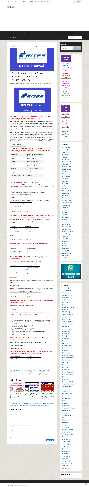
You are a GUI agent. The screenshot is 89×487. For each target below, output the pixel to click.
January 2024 (66, 222)
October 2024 (66, 200)
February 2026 (66, 162)
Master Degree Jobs (68, 372)
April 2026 (65, 157)
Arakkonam (65, 300)
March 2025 (65, 188)
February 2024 (66, 219)
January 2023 (66, 251)
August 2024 (66, 205)
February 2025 (66, 191)
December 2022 (67, 253)
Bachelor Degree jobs (69, 307)
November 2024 (67, 198)
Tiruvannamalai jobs (68, 446)
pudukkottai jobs (67, 403)
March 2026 (65, 159)
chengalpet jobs (67, 317)
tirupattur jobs (66, 439)
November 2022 (67, 255)
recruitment (34, 405)
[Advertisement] (44, 21)
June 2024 (65, 210)
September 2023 (67, 231)
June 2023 (65, 239)
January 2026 (66, 164)
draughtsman (50, 403)
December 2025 (67, 167)
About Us (9, 1)
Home (11, 46)
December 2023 (67, 224)
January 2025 (66, 193)
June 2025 (65, 181)
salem (42, 405)
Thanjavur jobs (66, 425)
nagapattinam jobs (68, 384)
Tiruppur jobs (66, 441)
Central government (31, 158)
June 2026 (65, 152)
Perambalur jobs (67, 393)
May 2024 (65, 212)
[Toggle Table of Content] (23, 145)
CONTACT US (15, 1)
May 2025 (65, 183)
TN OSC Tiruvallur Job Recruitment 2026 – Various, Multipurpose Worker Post (16, 395)
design (40, 403)
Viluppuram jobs (67, 461)
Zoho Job (65, 465)
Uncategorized (66, 456)
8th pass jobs (66, 293)
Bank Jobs (65, 309)
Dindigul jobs (66, 331)
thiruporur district (67, 429)
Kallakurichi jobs (67, 353)
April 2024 (65, 215)
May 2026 (65, 155)
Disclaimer (37, 1)
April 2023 (65, 243)
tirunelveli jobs (66, 437)
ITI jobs (43, 83)
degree (36, 403)
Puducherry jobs (67, 401)
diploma (45, 403)
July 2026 (65, 150)
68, (20, 403)
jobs (23, 405)
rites (39, 405)
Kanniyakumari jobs (68, 357)
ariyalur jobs (66, 302)
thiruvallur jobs (66, 432)
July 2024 (65, 207)
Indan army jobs (67, 345)
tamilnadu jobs (13, 84)
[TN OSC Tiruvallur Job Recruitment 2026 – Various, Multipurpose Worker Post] (17, 387)
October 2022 (66, 258)
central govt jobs (25, 33)
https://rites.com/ (45, 320)
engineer (12, 405)
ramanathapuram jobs (69, 408)
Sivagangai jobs (67, 415)
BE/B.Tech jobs (15, 83)
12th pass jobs (48, 33)
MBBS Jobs (65, 379)
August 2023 (66, 234)
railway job (37, 33)
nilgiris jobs (65, 391)
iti (18, 405)
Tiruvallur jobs (66, 444)
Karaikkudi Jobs (67, 360)
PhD (63, 396)
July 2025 (65, 179)
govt (16, 405)
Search (80, 37)
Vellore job (65, 458)
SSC (63, 417)
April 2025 (65, 186)
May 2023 (65, 241)
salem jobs (48, 83)
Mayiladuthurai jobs (68, 374)
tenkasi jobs (66, 422)
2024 (17, 403)
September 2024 (67, 203)
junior (26, 405)
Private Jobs (12, 37)
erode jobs (65, 338)
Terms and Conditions (45, 1)
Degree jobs (71, 33)
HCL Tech (65, 343)
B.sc (63, 305)
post (29, 405)
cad (28, 403)
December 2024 (67, 195)
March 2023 (65, 246)
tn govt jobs (12, 33)
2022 (14, 403)
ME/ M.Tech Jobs (67, 381)
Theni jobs (65, 427)
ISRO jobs (65, 348)
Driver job (65, 336)
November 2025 (67, 169)
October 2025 (66, 171)
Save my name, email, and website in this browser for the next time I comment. (31, 437)
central (31, 403)
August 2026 (66, 147)
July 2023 (65, 236)
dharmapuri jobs (67, 329)
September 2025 (67, 174)
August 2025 (66, 176)
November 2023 (67, 227)
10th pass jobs (60, 33)
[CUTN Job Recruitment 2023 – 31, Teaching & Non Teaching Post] (32, 387)
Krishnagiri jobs (66, 365)
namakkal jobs (66, 386)
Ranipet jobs (66, 410)
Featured (65, 341)
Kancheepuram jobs (68, 355)
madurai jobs (66, 369)
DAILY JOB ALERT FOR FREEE (13, 485)
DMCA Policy (30, 1)
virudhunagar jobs (67, 463)
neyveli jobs (66, 389)
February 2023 (66, 248)
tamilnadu (46, 405)
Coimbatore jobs (67, 321)
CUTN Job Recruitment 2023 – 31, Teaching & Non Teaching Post (32, 395)
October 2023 (66, 229)
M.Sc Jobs (65, 367)
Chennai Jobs (66, 319)
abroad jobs (66, 297)
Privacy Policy (23, 1)
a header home (67, 295)
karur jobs (65, 362)
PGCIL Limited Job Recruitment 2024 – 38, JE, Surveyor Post (45, 370)
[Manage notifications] (86, 484)
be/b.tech (24, 403)
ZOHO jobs (65, 468)
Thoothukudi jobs (67, 434)
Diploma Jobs (38, 83)
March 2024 (65, 217)
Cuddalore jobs (67, 324)
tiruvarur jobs (66, 449)
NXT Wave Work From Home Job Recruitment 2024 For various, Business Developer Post (47, 395)
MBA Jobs (65, 377)
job (20, 405)
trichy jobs (65, 453)
